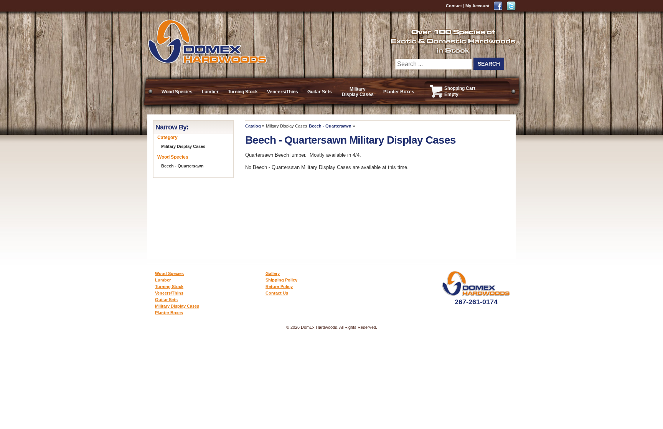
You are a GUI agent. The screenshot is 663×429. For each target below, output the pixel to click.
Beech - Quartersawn (330, 126)
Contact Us (277, 293)
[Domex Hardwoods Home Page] (207, 62)
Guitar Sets (319, 91)
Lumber (210, 91)
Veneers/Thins (282, 91)
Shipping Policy (281, 280)
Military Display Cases (358, 91)
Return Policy (279, 286)
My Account (477, 5)
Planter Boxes (398, 91)
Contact (454, 5)
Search (489, 64)
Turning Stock (243, 91)
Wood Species (177, 91)
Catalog (253, 126)
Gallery (273, 273)
